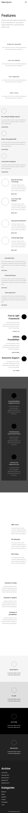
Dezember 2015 (5, 775)
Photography (4, 802)
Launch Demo (15, 352)
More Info (14, 250)
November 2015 (5, 777)
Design (3, 794)
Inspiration (3, 797)
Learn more (4, 127)
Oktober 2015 (4, 780)
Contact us (16, 331)
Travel (2, 804)
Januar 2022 (4, 772)
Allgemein (3, 791)
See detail (4, 270)
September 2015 (5, 783)
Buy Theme (16, 370)
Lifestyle (3, 799)
